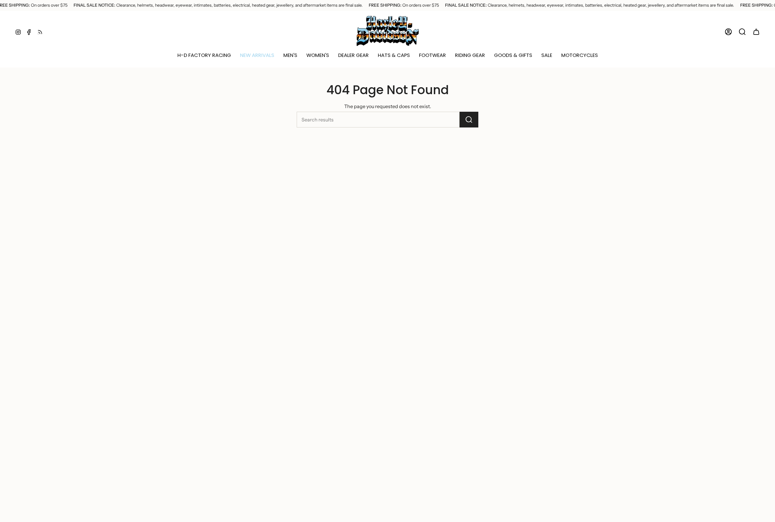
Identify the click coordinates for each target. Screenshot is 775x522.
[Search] (469, 119)
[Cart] (756, 32)
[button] (257, 55)
